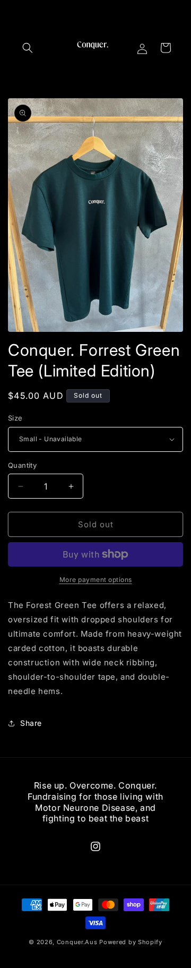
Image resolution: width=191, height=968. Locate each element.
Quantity (22, 465)
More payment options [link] (95, 580)
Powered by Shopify (130, 942)
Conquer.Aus (77, 942)
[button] (27, 47)
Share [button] (31, 722)
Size (15, 418)
